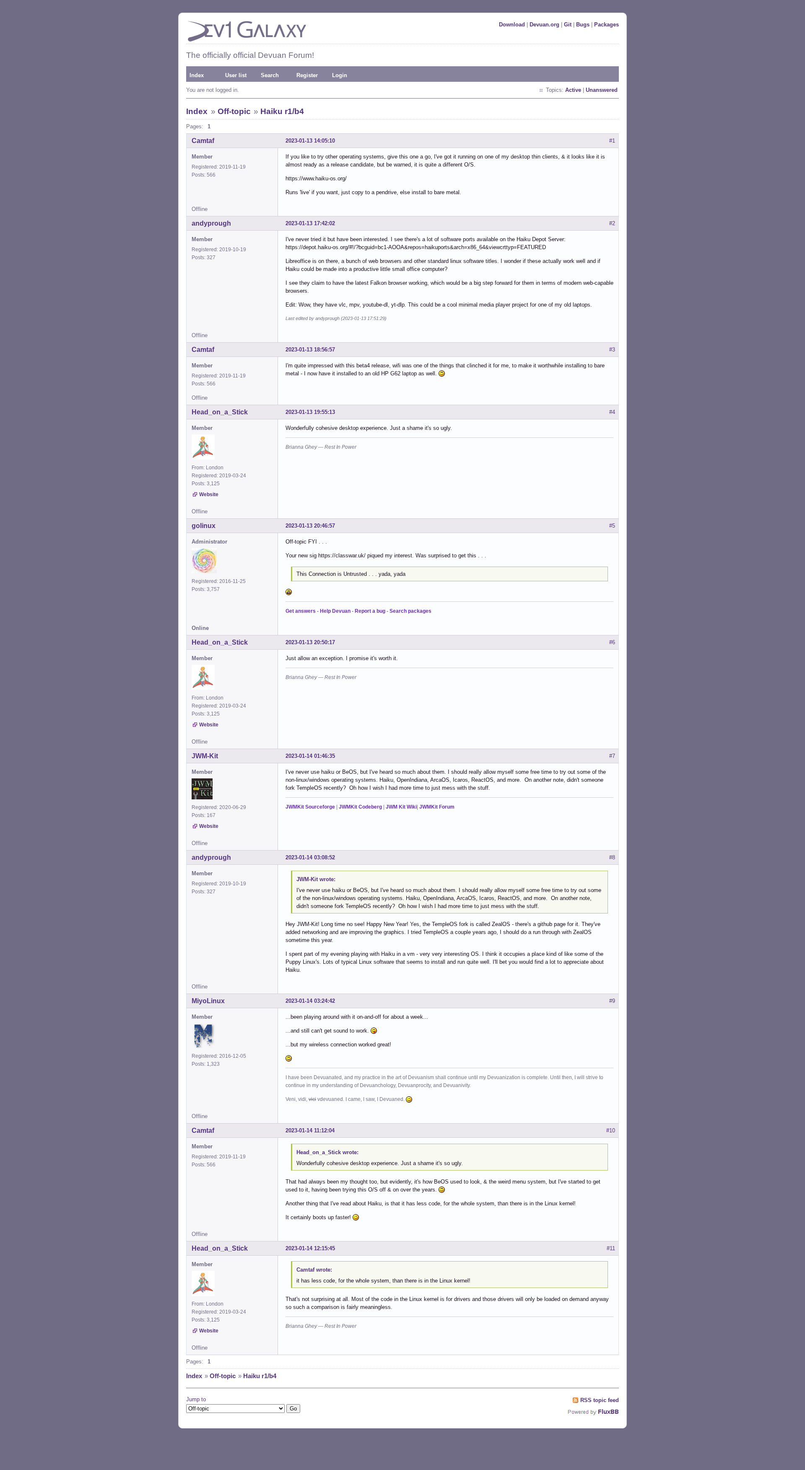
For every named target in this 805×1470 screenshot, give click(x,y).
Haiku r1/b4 (282, 111)
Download (512, 24)
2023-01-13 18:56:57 (310, 349)
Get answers (301, 611)
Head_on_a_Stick (220, 412)
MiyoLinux (208, 1000)
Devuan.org (544, 24)
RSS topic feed (599, 1400)
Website (208, 494)
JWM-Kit (205, 756)
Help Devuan (335, 611)
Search (270, 75)
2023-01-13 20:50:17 (310, 642)
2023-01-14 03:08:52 (310, 857)
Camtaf (203, 140)
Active (573, 90)
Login (339, 75)
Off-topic (234, 111)
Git (567, 24)
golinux (204, 525)
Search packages (410, 611)
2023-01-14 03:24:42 (310, 1001)
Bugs (582, 24)
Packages (606, 24)
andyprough (211, 223)
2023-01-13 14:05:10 (310, 141)
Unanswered (602, 90)
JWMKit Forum (436, 807)
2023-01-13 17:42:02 (310, 223)
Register (307, 75)
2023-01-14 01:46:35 (310, 756)
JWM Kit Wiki (401, 807)
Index (197, 75)
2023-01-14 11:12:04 (310, 1130)
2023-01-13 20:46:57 (310, 526)
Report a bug (370, 611)
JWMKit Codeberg (360, 807)
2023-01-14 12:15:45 (310, 1248)
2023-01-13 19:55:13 (310, 412)
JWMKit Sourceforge (310, 807)
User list (236, 75)
